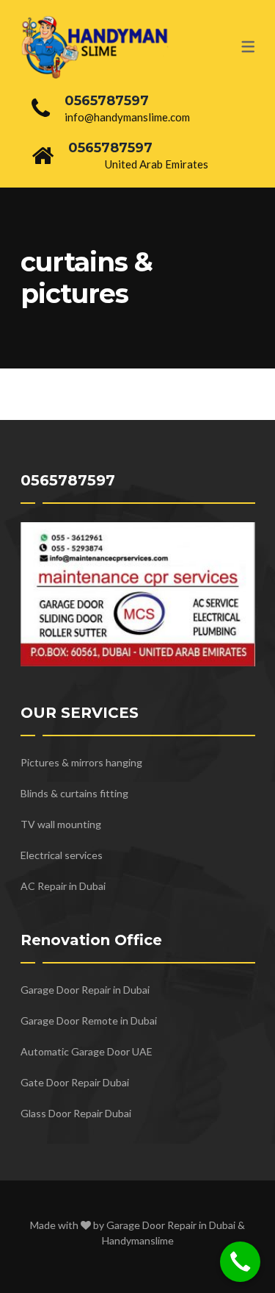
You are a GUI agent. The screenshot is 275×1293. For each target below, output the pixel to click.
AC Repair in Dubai (63, 886)
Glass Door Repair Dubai (76, 1113)
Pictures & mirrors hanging (81, 762)
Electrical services (62, 855)
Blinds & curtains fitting (74, 793)
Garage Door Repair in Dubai (85, 989)
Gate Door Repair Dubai (75, 1082)
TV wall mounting (61, 824)
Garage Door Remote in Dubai (89, 1020)
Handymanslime (138, 1240)
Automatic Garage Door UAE (87, 1051)
